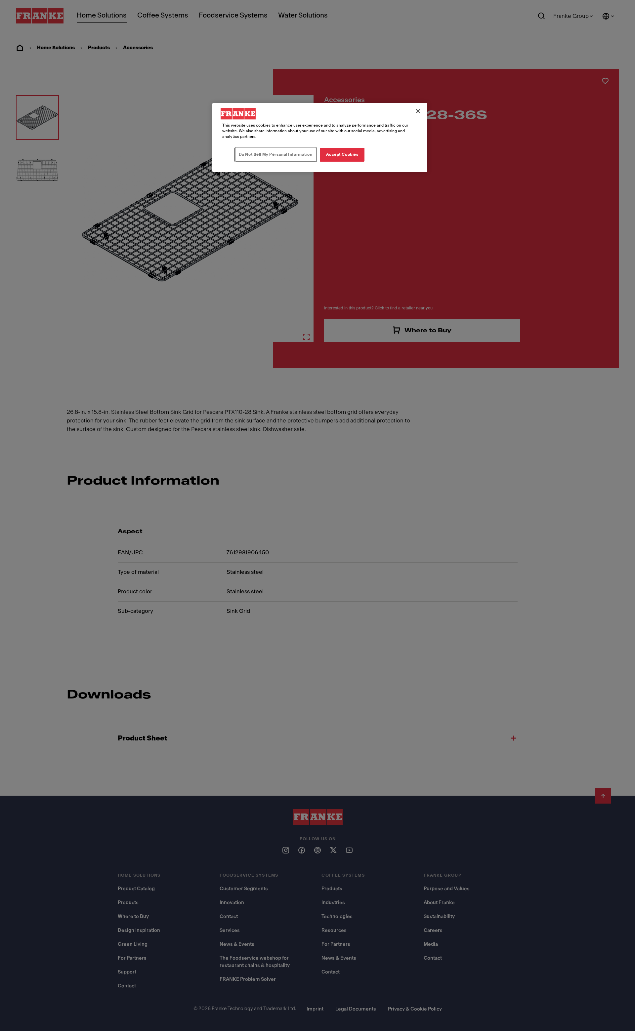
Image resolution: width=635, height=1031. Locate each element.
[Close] (418, 111)
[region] (319, 137)
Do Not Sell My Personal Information (276, 154)
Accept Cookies (342, 154)
